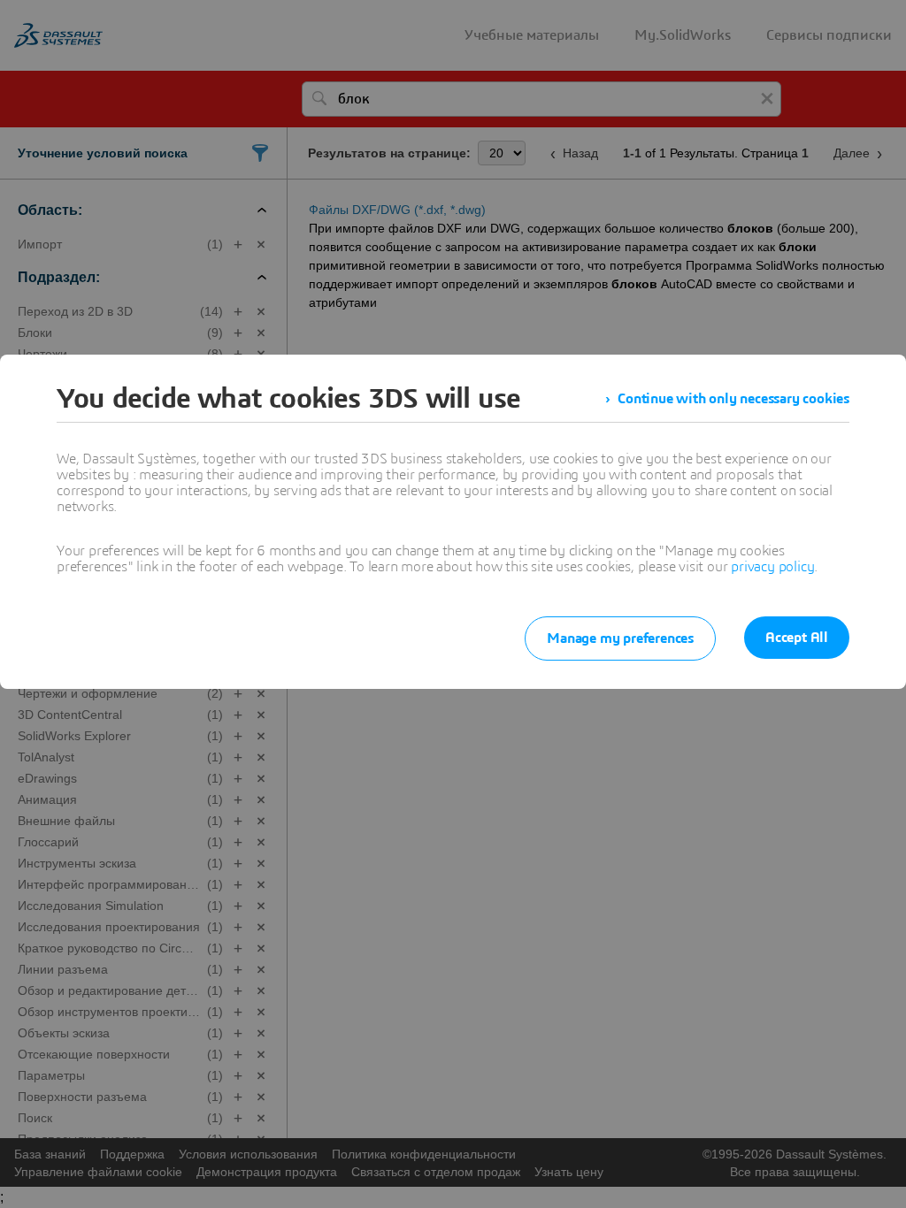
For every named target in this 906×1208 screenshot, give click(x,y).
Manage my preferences (620, 638)
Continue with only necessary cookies (733, 399)
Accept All (796, 638)
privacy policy (772, 567)
